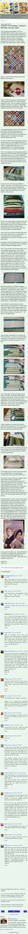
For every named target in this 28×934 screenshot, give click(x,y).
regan (6, 745)
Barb (6, 712)
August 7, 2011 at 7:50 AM (14, 834)
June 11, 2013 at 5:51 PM (16, 845)
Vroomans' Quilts (9, 575)
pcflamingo (7, 603)
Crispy (6, 679)
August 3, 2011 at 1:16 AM (17, 614)
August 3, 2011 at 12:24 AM (18, 603)
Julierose (7, 845)
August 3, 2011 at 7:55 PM (14, 735)
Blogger (17, 932)
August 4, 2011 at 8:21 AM (15, 793)
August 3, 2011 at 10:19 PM (15, 745)
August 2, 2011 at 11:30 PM (14, 591)
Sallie (6, 824)
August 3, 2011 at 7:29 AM (20, 651)
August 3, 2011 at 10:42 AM (14, 712)
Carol (6, 632)
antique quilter (8, 772)
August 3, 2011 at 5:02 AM (14, 632)
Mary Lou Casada (9, 651)
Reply (6, 586)
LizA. (6, 591)
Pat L (6, 695)
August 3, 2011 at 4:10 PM (16, 725)
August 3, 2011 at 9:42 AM (14, 695)
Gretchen (7, 725)
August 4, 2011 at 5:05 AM (19, 772)
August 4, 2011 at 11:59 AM (14, 824)
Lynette (6, 793)
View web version (14, 914)
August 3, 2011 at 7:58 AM (14, 679)
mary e (6, 735)
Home (14, 911)
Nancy (6, 834)
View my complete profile (6, 929)
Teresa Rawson (13, 918)
